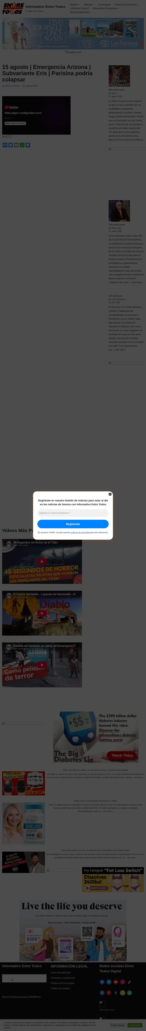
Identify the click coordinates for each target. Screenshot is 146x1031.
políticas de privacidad (80, 532)
